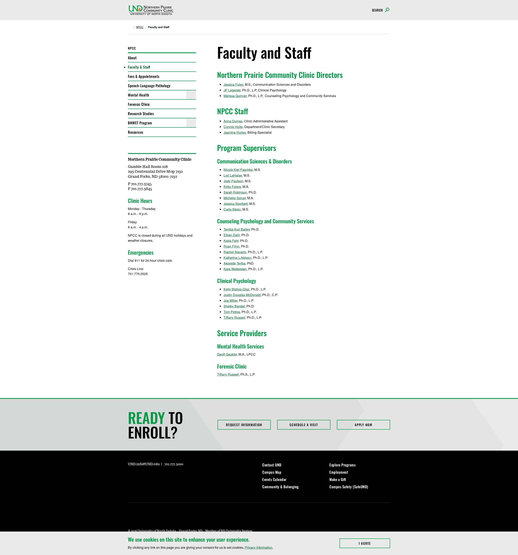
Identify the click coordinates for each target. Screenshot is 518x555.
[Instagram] (131, 476)
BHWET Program (140, 122)
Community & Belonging (280, 486)
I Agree (374, 543)
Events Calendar (274, 479)
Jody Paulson (233, 181)
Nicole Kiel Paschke (238, 169)
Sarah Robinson (235, 192)
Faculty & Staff (139, 67)
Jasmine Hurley (235, 132)
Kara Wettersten (235, 269)
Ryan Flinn (231, 246)
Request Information (244, 424)
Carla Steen (232, 209)
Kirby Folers (232, 186)
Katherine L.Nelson (237, 257)
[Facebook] (140, 476)
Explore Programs (342, 464)
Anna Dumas (233, 121)
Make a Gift (337, 479)
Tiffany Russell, (235, 317)
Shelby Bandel (234, 306)
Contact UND (271, 464)
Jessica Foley (233, 84)
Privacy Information (258, 547)
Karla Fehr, (231, 240)
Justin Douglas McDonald (242, 294)
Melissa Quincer (235, 95)
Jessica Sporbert (236, 203)
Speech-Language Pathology (149, 85)
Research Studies (141, 113)
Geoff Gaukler (227, 354)
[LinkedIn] (150, 476)
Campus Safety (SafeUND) (348, 486)
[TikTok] (169, 476)
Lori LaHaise (233, 175)
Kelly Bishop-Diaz (236, 289)
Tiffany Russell (228, 374)
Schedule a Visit (304, 424)
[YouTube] (160, 476)
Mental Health (138, 94)
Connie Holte (233, 126)
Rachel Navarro (235, 252)
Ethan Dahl (232, 235)
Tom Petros (232, 311)
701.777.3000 (174, 464)
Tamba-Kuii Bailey (237, 229)
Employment (338, 472)
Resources (135, 132)
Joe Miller (230, 300)
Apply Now (363, 424)
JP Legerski (232, 90)
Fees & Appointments (143, 76)
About (132, 57)
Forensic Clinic (139, 104)
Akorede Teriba (234, 263)
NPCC (139, 27)
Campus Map (271, 472)
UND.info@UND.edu (144, 464)
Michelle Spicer (235, 198)
